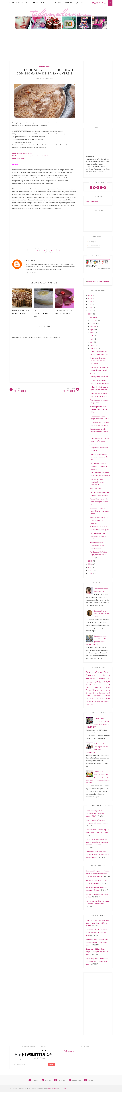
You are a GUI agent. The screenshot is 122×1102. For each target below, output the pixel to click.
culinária (102, 693)
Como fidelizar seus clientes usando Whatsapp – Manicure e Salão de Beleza (97, 854)
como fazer (102, 672)
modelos (107, 690)
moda (106, 675)
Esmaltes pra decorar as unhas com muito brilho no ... (99, 457)
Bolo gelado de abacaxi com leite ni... (42, 313)
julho (92, 333)
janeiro (92, 558)
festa (108, 698)
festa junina (89, 704)
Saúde (50, 3)
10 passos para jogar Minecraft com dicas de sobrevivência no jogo (97, 961)
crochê (107, 687)
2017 (90, 308)
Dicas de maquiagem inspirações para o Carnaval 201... (97, 482)
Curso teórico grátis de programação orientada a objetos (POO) (95, 813)
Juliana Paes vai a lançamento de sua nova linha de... (99, 447)
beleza (89, 672)
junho (92, 336)
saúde (88, 684)
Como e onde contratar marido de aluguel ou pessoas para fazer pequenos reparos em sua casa (98, 777)
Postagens (92, 241)
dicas (98, 681)
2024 (90, 295)
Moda (28, 3)
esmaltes (89, 693)
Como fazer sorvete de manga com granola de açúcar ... (99, 466)
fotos (88, 690)
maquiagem (97, 690)
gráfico (95, 693)
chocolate (97, 701)
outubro (93, 323)
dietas (107, 696)
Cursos (84, 3)
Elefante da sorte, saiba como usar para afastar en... (99, 432)
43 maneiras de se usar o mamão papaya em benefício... (99, 361)
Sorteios (68, 3)
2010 (90, 573)
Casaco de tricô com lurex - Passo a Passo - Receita (101, 614)
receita (97, 684)
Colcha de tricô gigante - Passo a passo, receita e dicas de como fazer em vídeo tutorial (97, 873)
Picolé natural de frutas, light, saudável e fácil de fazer (31, 156)
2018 (90, 304)
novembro (93, 320)
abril (91, 342)
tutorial (106, 684)
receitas (90, 678)
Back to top (107, 1089)
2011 (90, 570)
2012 (90, 567)
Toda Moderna (69, 1051)
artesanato (97, 696)
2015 (90, 314)
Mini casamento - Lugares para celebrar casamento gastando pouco (97, 942)
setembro (93, 326)
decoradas (90, 698)
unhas (88, 687)
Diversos (58, 3)
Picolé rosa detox (18, 159)
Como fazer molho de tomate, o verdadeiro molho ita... (98, 536)
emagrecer (107, 701)
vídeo (107, 681)
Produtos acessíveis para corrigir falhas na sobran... (99, 520)
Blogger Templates (53, 1088)
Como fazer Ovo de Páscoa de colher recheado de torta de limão (96, 932)
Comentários (93, 246)
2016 (90, 311)
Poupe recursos (95, 489)
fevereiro (93, 348)
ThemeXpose (62, 1088)
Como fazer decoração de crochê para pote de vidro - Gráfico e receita (97, 923)
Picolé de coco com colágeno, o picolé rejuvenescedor (97, 545)
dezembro (93, 317)
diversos (90, 675)
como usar (89, 701)
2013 (90, 564)
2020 (90, 298)
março (92, 345)
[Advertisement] (61, 47)
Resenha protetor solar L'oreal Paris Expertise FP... (98, 409)
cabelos (97, 687)
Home (12, 3)
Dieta (43, 3)
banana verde (44, 66)
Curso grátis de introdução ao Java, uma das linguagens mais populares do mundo (97, 842)
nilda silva (31, 261)
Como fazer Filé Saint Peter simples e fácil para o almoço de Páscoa (97, 952)
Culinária (20, 3)
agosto (92, 330)
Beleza (36, 3)
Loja (76, 3)
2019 (90, 301)
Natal (108, 693)
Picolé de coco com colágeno (22, 153)
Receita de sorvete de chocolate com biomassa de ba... (99, 511)
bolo (102, 701)
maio (92, 339)
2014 (90, 561)
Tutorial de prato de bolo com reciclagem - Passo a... (99, 501)
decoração (100, 698)
